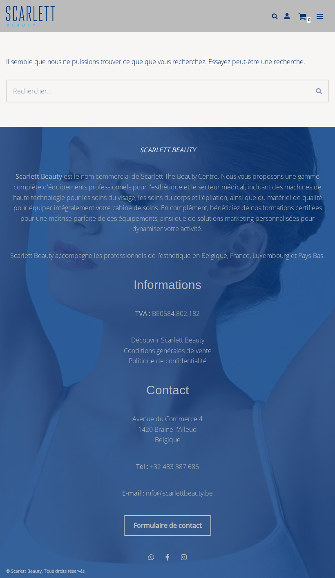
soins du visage (113, 197)
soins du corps (169, 197)
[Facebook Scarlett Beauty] (167, 557)
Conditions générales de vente (168, 350)
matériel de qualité (294, 197)
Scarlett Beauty (26, 571)
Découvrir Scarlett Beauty (167, 340)
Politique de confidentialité (168, 360)
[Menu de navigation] (319, 16)
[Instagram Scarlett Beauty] (184, 557)
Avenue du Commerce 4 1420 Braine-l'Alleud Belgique (167, 429)
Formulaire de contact (168, 525)
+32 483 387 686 (174, 466)
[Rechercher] (275, 16)
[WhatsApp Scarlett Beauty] (151, 557)
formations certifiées (292, 207)
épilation (214, 197)
